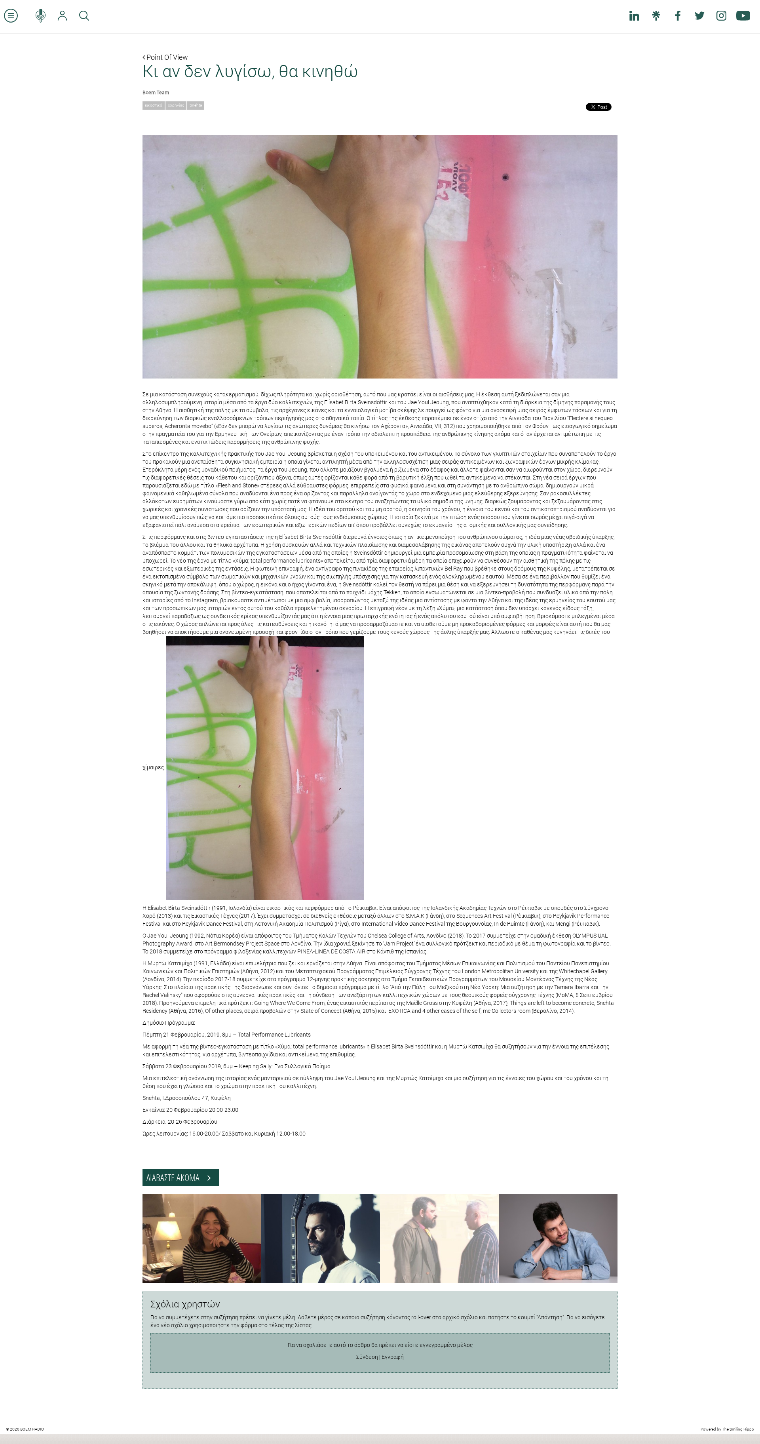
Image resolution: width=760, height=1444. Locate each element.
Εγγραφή (393, 1356)
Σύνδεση (367, 1356)
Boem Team (155, 92)
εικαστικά (153, 105)
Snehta (196, 105)
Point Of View (166, 57)
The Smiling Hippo (738, 1429)
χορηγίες (176, 105)
